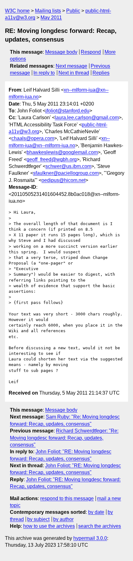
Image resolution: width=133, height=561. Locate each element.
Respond (91, 52)
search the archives (99, 526)
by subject (38, 519)
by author (63, 519)
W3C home (17, 10)
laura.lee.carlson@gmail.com (87, 117)
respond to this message (67, 498)
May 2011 (51, 17)
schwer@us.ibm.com (68, 166)
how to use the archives (49, 526)
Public (73, 10)
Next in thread (73, 72)
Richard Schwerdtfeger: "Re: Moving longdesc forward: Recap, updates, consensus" (64, 437)
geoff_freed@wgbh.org (52, 159)
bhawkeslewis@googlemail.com (62, 152)
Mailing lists (48, 10)
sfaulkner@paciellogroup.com (66, 173)
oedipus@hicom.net (63, 180)
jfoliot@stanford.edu (67, 110)
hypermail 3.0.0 (90, 538)
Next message (71, 66)
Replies (100, 72)
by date (96, 512)
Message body (61, 52)
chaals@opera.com (32, 138)
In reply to (44, 72)
